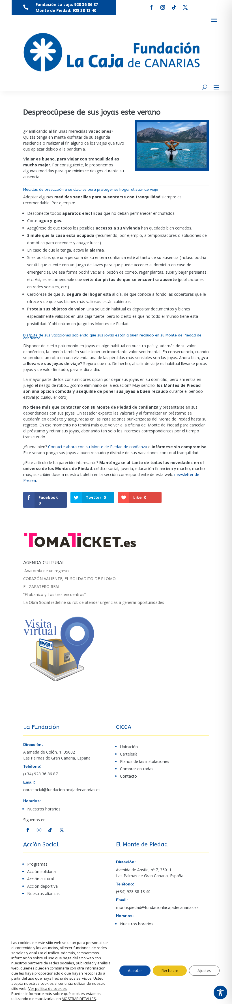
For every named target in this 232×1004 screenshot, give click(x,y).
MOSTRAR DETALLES (79, 998)
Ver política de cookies (47, 988)
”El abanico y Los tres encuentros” (54, 594)
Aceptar (135, 970)
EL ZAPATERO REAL (41, 586)
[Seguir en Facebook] (151, 7)
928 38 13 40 (84, 10)
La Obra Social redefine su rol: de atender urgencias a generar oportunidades (93, 602)
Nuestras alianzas (43, 893)
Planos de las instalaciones (144, 761)
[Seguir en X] (185, 7)
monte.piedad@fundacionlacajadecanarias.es (157, 907)
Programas (37, 864)
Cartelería (129, 754)
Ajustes (204, 970)
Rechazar (169, 970)
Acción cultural (40, 878)
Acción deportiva (42, 886)
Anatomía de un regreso (46, 570)
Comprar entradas (136, 768)
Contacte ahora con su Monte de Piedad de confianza (97, 446)
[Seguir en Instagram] (162, 7)
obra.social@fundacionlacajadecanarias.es (61, 789)
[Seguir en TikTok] (174, 7)
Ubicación (129, 746)
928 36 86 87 (85, 4)
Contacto (128, 776)
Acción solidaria (41, 871)
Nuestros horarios (44, 809)
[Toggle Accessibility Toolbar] (220, 992)
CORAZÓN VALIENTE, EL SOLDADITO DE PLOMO (69, 578)
